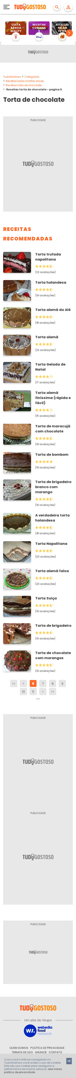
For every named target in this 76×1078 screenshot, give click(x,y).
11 (33, 691)
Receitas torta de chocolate (24, 85)
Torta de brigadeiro (53, 625)
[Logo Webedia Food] (38, 1030)
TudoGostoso (12, 77)
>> (52, 691)
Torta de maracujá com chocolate (52, 429)
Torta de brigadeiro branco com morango (53, 486)
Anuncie (41, 1052)
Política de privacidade (47, 1048)
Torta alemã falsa (52, 571)
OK (69, 1061)
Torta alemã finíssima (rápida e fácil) (53, 397)
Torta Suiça (46, 598)
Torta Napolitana (51, 543)
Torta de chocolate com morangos (53, 655)
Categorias (31, 77)
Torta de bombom (51, 454)
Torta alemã (46, 337)
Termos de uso (22, 1052)
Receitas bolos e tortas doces (25, 81)
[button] (69, 33)
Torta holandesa (50, 282)
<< (13, 683)
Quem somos (19, 1048)
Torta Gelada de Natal (50, 367)
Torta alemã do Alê (53, 309)
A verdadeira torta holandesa (52, 518)
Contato (55, 1052)
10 (23, 691)
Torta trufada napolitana (48, 257)
